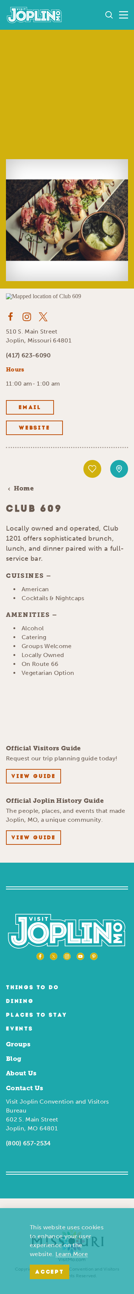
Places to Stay (36, 1015)
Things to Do (32, 988)
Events (19, 1029)
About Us (21, 1073)
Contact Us (24, 1088)
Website (34, 428)
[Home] (34, 15)
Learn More (71, 1254)
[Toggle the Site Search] (109, 15)
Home (24, 488)
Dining (20, 1001)
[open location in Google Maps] (43, 296)
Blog (13, 1058)
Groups (18, 1044)
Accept (49, 1272)
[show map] (119, 469)
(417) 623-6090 (28, 355)
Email (30, 408)
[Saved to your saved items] (92, 469)
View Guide (33, 776)
